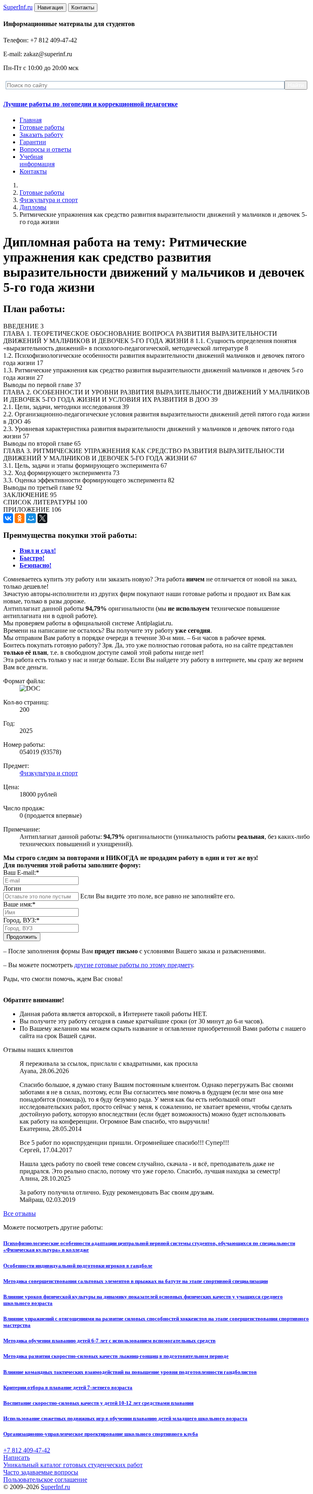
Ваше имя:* (19, 904)
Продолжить (22, 937)
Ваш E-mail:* (21, 872)
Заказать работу (41, 134)
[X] (42, 518)
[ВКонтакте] (8, 518)
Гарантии (33, 142)
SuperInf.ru (55, 1486)
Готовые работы (42, 127)
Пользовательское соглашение (45, 1479)
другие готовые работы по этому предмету (133, 965)
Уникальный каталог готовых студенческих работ (73, 1464)
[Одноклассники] (19, 518)
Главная (31, 120)
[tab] (38, 550)
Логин (12, 888)
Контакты (33, 171)
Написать (16, 1457)
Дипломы (33, 207)
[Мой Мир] (31, 518)
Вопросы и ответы (45, 149)
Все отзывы (19, 1213)
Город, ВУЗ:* (21, 920)
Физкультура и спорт (49, 199)
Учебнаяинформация (37, 160)
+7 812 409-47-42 (26, 1450)
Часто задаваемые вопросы (40, 1472)
